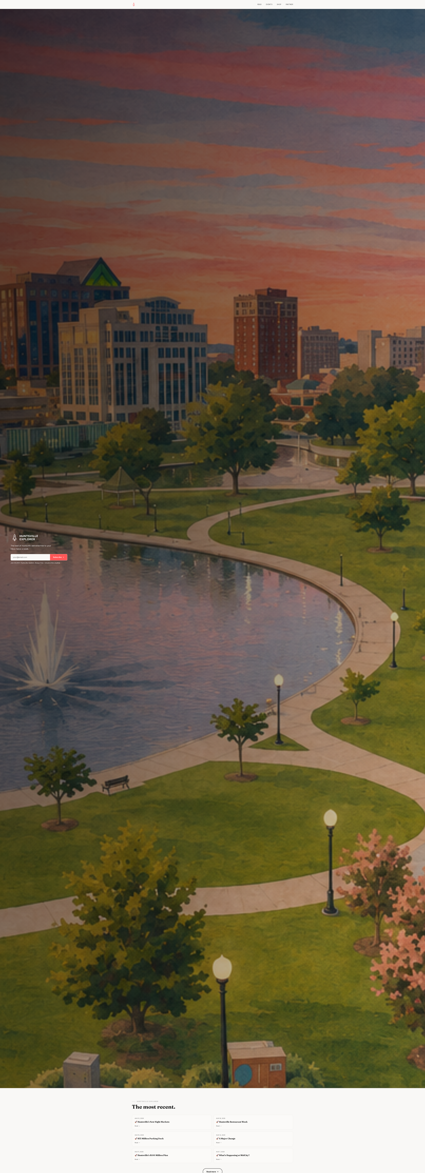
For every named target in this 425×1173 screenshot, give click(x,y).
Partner (289, 4)
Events (269, 4)
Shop (279, 4)
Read (259, 4)
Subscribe (57, 557)
